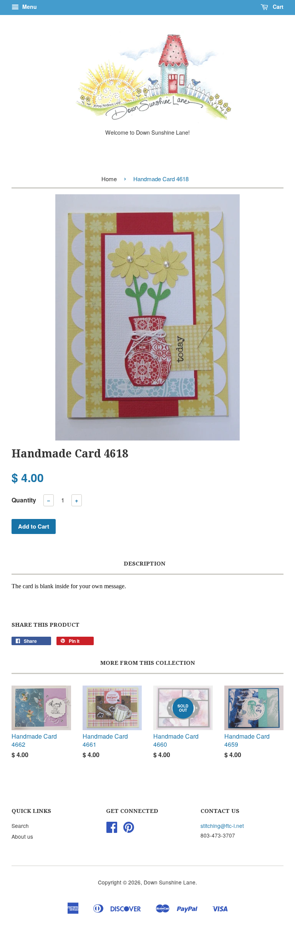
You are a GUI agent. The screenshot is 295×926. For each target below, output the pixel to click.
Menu (29, 6)
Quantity (24, 500)
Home (109, 179)
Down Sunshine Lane (170, 882)
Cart (277, 6)
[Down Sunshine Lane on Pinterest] (128, 829)
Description (145, 563)
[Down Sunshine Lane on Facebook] (112, 829)
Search (20, 825)
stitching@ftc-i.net (222, 825)
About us (22, 836)
